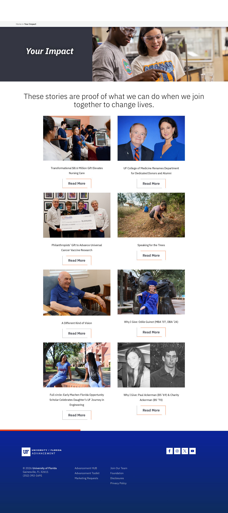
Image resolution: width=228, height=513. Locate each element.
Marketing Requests (86, 478)
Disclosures (117, 478)
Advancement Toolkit (87, 473)
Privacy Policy (118, 483)
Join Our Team (118, 468)
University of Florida (44, 468)
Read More (76, 183)
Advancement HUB (86, 468)
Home (19, 24)
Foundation (117, 473)
